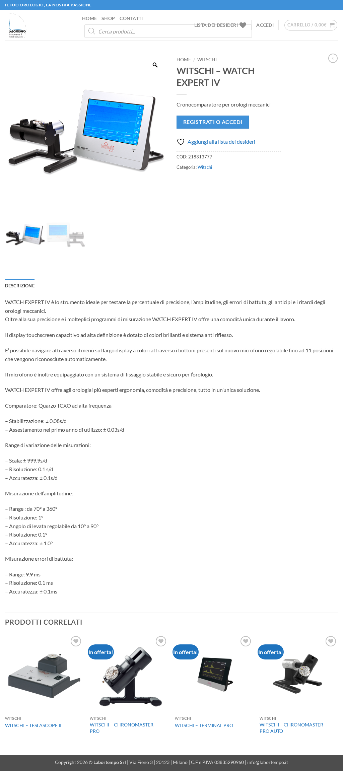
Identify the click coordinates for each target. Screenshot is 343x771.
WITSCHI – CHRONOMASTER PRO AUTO (291, 728)
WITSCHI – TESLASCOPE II (33, 725)
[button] (265, 25)
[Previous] (5, 694)
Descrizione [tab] (20, 285)
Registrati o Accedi (213, 122)
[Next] (338, 694)
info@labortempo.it (267, 762)
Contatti (131, 18)
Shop (108, 18)
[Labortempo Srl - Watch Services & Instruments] (38, 25)
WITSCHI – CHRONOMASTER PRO (121, 728)
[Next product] (333, 58)
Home (89, 18)
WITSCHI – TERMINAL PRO (204, 725)
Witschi (207, 59)
